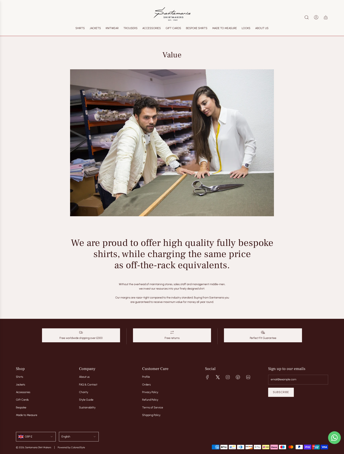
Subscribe (281, 392)
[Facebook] (207, 377)
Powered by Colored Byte (71, 447)
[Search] (306, 17)
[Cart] (325, 17)
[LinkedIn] (248, 377)
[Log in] (316, 17)
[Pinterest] (238, 377)
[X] (217, 377)
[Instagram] (228, 377)
